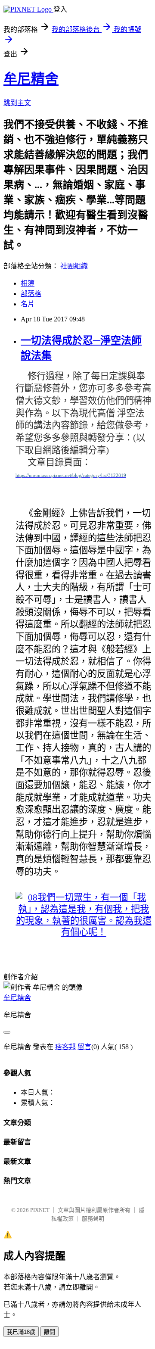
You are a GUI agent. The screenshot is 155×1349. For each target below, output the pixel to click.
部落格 (31, 293)
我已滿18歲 (21, 1332)
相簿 (27, 283)
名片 (27, 304)
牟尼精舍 (31, 79)
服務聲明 (93, 1218)
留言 (84, 1046)
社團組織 (74, 266)
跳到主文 (17, 102)
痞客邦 (65, 1046)
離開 (49, 1332)
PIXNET (40, 1210)
